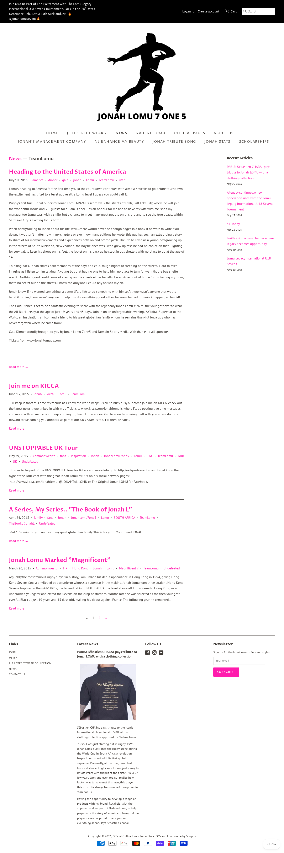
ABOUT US (224, 133)
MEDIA (13, 658)
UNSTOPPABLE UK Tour (43, 448)
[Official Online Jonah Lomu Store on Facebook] (147, 653)
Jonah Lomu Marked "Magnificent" (59, 560)
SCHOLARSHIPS (254, 141)
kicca (50, 394)
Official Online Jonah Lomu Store (133, 836)
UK (15, 461)
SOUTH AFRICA (124, 517)
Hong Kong (80, 568)
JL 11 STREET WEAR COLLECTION (30, 663)
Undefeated (30, 461)
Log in (186, 12)
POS (158, 836)
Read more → (18, 367)
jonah (77, 180)
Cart (234, 12)
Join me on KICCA (34, 386)
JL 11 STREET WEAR (86, 133)
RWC (150, 456)
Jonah (95, 456)
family (38, 517)
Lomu (90, 180)
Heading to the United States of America (67, 172)
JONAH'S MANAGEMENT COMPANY (52, 141)
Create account (209, 12)
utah (122, 180)
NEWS (121, 133)
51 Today (233, 224)
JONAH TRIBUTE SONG (174, 141)
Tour (181, 456)
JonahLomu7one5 (116, 456)
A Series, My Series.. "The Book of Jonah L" (70, 510)
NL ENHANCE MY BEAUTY (119, 141)
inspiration (78, 456)
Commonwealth (44, 456)
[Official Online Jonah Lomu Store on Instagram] (154, 653)
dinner (52, 180)
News (15, 159)
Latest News (87, 644)
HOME (52, 133)
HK (65, 568)
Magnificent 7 (128, 568)
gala (65, 180)
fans (63, 456)
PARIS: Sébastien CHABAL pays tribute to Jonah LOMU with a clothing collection (248, 172)
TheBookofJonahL (21, 523)
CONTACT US (17, 674)
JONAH (13, 652)
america (37, 180)
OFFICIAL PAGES (189, 133)
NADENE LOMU (150, 133)
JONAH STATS (217, 141)
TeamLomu (106, 180)
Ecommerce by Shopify (181, 836)
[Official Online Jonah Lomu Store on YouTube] (161, 653)
